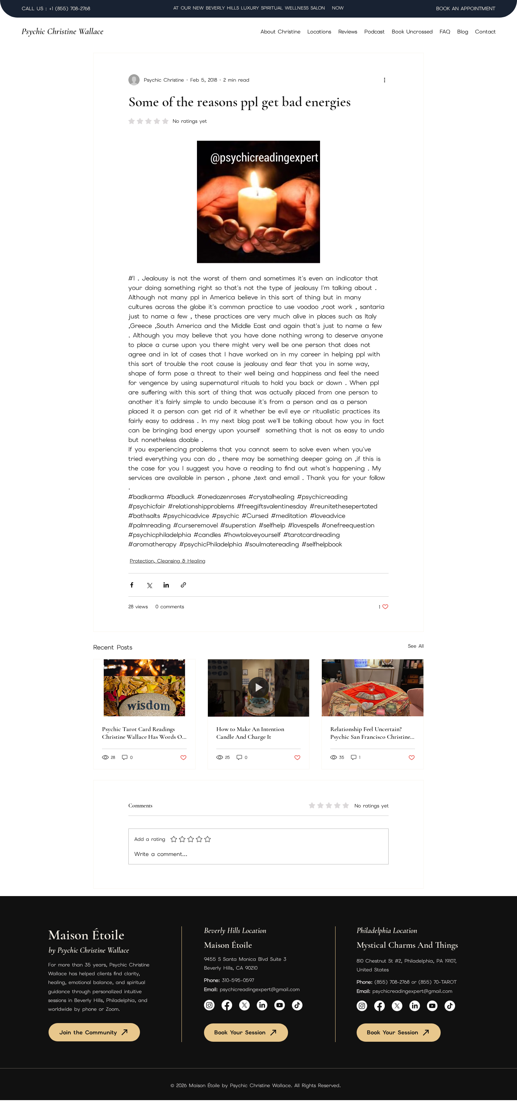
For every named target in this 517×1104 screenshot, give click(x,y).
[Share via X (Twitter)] (149, 585)
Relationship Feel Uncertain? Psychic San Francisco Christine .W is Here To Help (370, 733)
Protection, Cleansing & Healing (167, 561)
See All (416, 646)
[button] (319, 32)
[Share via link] (183, 585)
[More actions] (384, 80)
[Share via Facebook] (131, 585)
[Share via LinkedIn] (166, 585)
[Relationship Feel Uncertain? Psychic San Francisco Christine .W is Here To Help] (372, 687)
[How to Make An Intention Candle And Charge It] (258, 687)
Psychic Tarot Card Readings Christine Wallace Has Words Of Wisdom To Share (143, 733)
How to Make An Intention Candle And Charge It (250, 733)
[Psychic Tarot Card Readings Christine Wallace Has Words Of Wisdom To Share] (144, 687)
